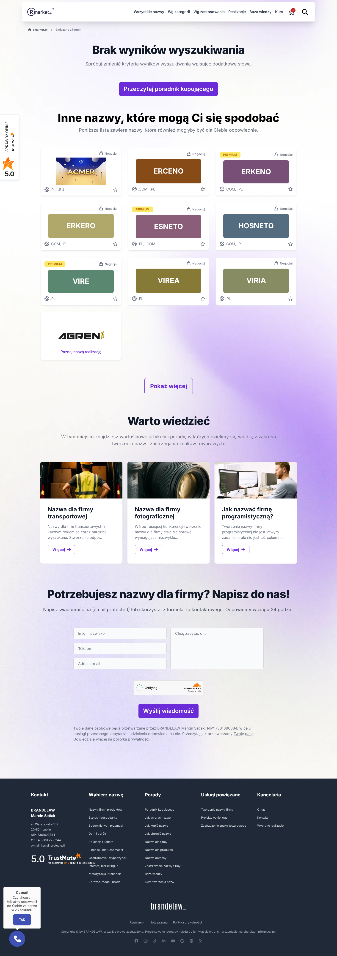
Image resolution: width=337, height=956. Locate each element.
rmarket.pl (40, 29)
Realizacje (237, 11)
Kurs (279, 11)
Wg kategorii (179, 11)
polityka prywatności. (131, 739)
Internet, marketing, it (103, 866)
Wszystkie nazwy (149, 11)
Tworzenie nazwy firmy (217, 809)
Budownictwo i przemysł (106, 825)
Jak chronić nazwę (158, 833)
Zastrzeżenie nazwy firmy (162, 866)
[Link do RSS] (200, 941)
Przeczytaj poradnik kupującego (168, 88)
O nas (261, 809)
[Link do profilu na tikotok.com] (154, 941)
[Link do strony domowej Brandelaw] (168, 906)
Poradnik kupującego (159, 809)
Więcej (58, 549)
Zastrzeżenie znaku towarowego (223, 825)
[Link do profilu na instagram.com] (145, 941)
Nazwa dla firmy (156, 842)
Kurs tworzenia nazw (159, 882)
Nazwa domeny (155, 858)
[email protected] (111, 609)
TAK (22, 919)
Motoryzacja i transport (105, 874)
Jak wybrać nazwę (158, 817)
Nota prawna (159, 922)
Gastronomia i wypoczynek (108, 858)
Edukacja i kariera (101, 842)
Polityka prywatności (187, 922)
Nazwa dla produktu (159, 850)
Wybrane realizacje (270, 825)
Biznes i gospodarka (103, 817)
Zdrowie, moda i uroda (104, 882)
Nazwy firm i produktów (105, 809)
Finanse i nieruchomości (106, 850)
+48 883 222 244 (48, 840)
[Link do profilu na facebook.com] (136, 941)
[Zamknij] (41, 887)
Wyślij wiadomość (168, 710)
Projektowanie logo (214, 817)
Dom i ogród (97, 833)
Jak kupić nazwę (156, 825)
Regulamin (137, 922)
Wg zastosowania (209, 11)
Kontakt (262, 817)
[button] (17, 939)
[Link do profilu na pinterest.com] (191, 941)
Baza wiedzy (260, 11)
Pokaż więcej (168, 386)
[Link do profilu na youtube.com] (173, 941)
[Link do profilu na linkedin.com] (164, 941)
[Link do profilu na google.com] (182, 941)
